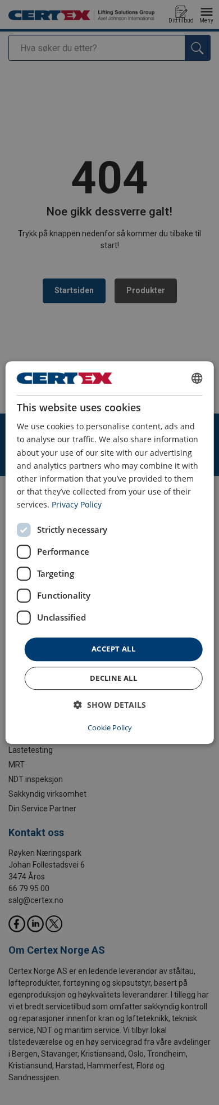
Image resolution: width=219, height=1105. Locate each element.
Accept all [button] (113, 649)
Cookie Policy (110, 727)
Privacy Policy (77, 504)
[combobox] (196, 378)
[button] (110, 704)
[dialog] (110, 552)
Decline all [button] (113, 678)
